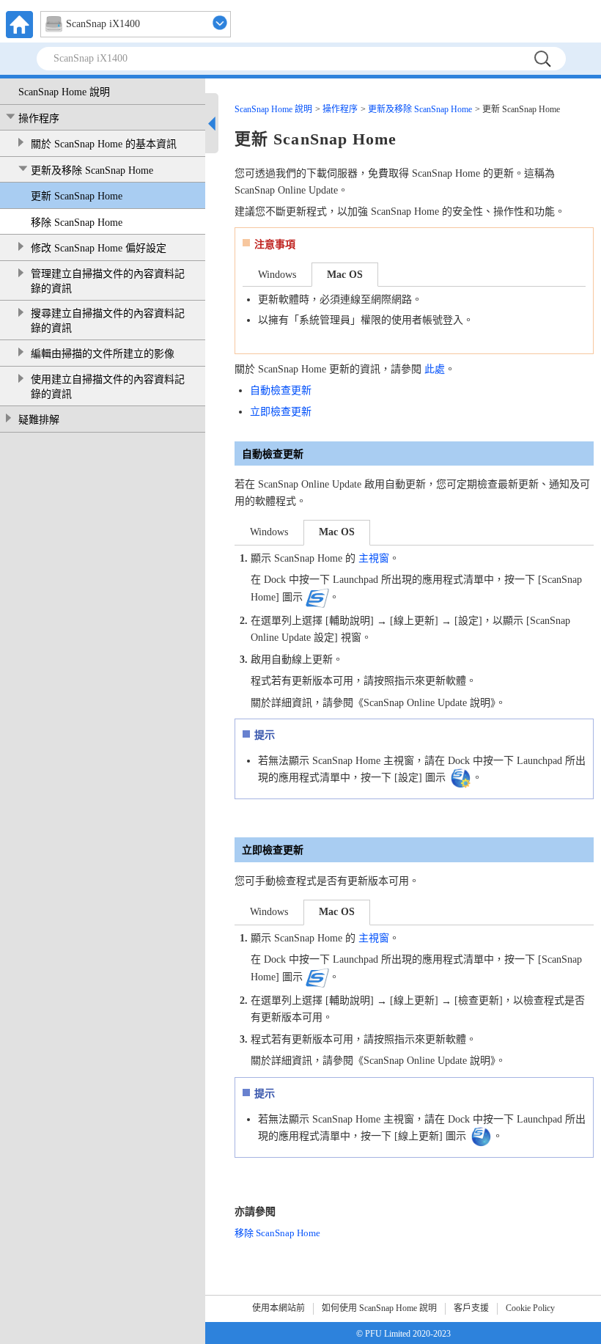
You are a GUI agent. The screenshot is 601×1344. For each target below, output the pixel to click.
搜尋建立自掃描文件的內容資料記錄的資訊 (108, 321)
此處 (434, 369)
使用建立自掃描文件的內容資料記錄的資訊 (108, 387)
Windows (277, 274)
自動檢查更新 (280, 390)
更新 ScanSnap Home (76, 196)
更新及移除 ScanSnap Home (92, 170)
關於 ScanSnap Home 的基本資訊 (104, 144)
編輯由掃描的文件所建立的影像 (102, 353)
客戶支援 (471, 1308)
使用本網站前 (278, 1308)
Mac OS (345, 274)
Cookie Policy (530, 1308)
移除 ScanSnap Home (76, 222)
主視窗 (373, 558)
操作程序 (38, 118)
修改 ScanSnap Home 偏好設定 (98, 248)
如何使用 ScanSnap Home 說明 (379, 1308)
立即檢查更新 (280, 411)
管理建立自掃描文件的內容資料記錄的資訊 (108, 281)
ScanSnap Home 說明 (64, 92)
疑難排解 (38, 419)
